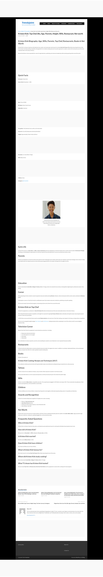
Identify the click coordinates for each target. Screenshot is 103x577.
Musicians (63, 23)
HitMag (83, 557)
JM (27, 35)
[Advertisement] (51, 8)
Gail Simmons (46, 321)
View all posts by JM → (31, 515)
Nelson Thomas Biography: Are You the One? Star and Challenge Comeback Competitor (51, 493)
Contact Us (66, 550)
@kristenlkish (25, 180)
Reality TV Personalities (25, 31)
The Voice (79, 23)
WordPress (78, 557)
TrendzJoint (28, 22)
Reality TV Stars (55, 23)
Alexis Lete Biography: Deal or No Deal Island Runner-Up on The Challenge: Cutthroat (28, 493)
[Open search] (81, 23)
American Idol (71, 23)
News (49, 23)
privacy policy (21, 544)
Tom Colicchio (38, 321)
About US (66, 544)
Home (44, 23)
